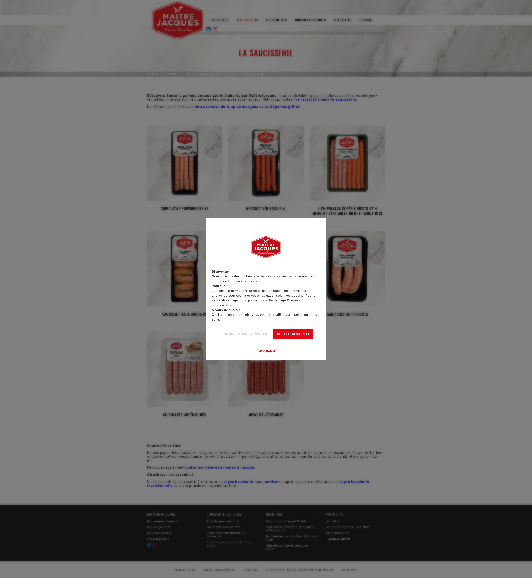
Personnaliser (265, 350)
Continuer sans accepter (244, 334)
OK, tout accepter (293, 334)
